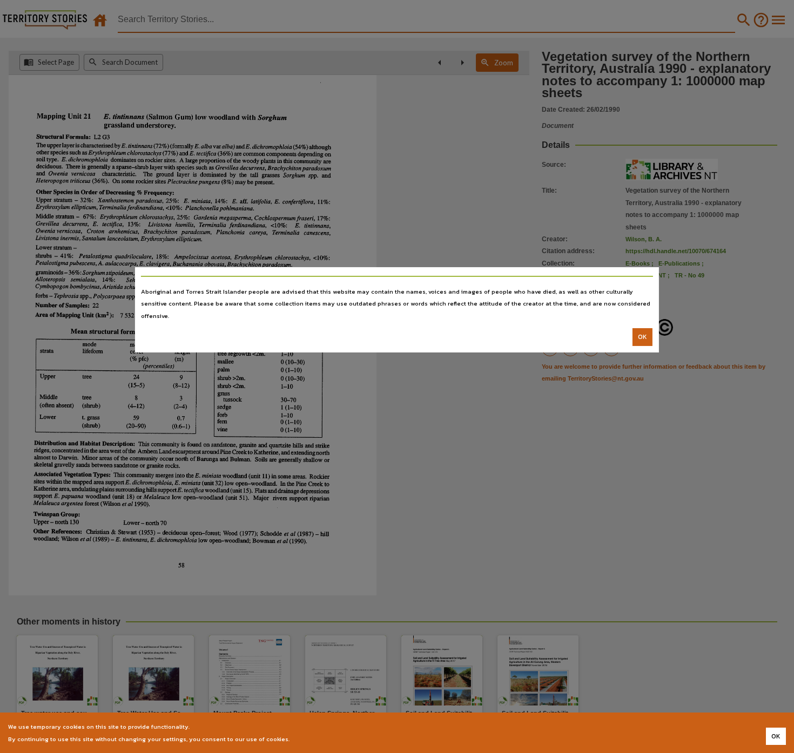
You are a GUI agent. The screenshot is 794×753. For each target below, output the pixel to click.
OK (642, 337)
